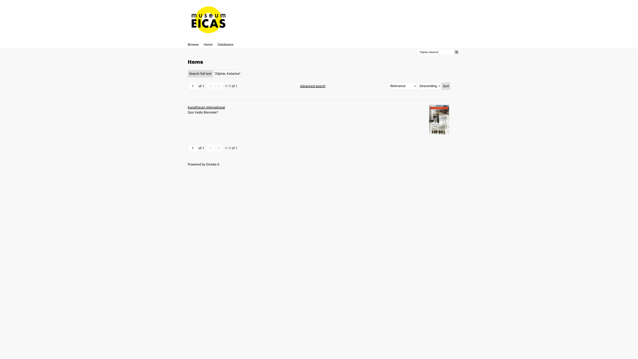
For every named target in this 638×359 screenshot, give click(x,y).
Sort (446, 86)
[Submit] (456, 52)
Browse (193, 45)
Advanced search (312, 86)
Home (208, 45)
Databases (225, 45)
